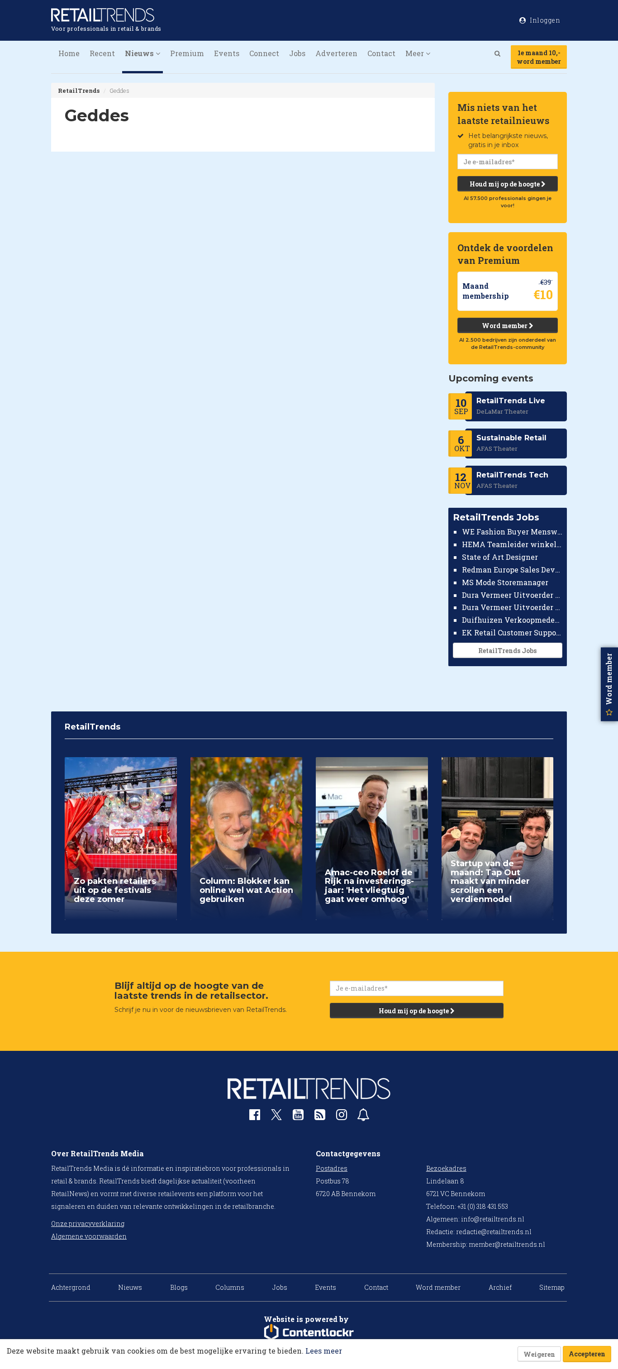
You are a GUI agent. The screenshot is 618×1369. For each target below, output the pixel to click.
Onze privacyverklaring (87, 1223)
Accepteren (587, 1354)
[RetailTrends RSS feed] (320, 1116)
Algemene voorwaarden (89, 1236)
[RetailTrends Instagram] (341, 1116)
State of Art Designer (500, 557)
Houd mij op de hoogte (505, 184)
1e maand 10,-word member (539, 57)
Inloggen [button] (544, 20)
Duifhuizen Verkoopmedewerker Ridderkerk (512, 620)
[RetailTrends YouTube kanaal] (298, 1116)
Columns (229, 1287)
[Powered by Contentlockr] (309, 1332)
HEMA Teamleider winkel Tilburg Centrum (512, 544)
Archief (500, 1287)
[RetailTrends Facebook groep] (255, 1116)
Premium (187, 53)
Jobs (297, 53)
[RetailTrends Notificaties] (363, 1116)
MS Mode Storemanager (505, 582)
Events (226, 53)
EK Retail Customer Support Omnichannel (512, 632)
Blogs (179, 1287)
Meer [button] (415, 53)
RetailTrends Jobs (507, 650)
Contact (381, 53)
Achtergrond (70, 1287)
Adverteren (336, 53)
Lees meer (323, 1350)
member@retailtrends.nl (507, 1244)
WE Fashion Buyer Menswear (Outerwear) (512, 531)
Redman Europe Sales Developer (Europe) (512, 569)
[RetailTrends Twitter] (276, 1117)
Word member (505, 325)
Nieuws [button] (140, 53)
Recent (102, 53)
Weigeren (539, 1354)
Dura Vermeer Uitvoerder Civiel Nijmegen (512, 607)
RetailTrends (79, 90)
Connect (264, 53)
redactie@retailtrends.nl (494, 1231)
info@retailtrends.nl (492, 1219)
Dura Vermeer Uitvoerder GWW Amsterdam (512, 594)
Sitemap (552, 1287)
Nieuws (130, 1287)
